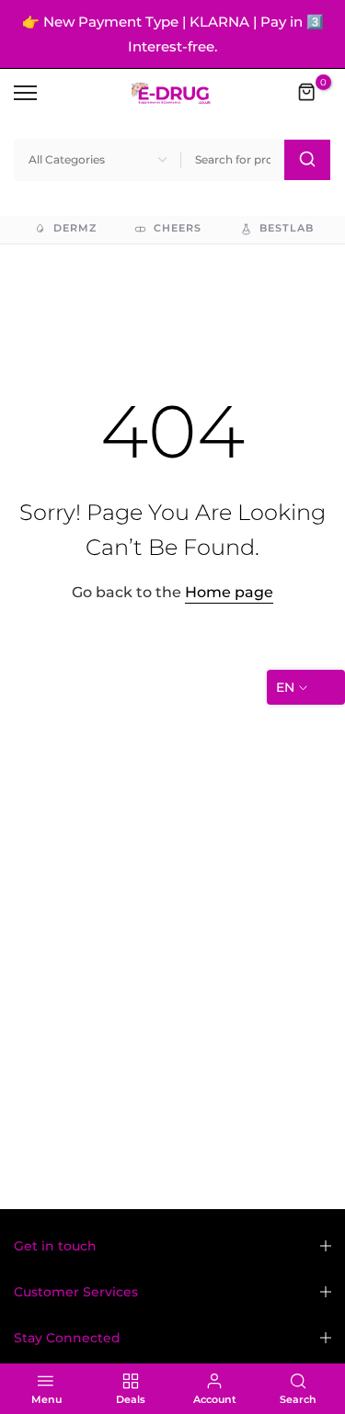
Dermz (75, 228)
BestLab (286, 228)
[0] (307, 93)
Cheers (177, 228)
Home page (229, 592)
